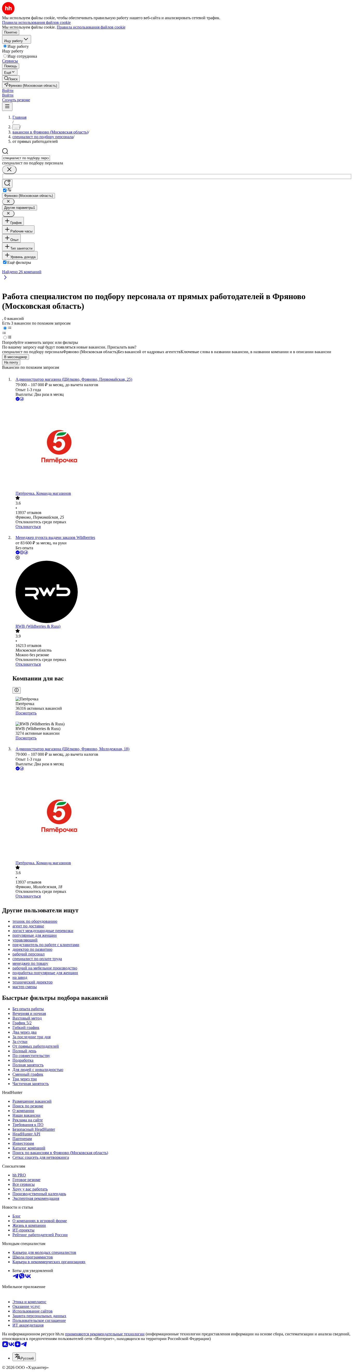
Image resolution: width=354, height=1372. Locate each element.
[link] (11, 78)
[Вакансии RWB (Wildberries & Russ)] (182, 592)
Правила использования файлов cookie (91, 27)
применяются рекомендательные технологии (105, 1334)
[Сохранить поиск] (7, 183)
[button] (7, 90)
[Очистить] (9, 169)
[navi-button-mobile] (7, 106)
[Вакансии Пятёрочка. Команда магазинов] (182, 446)
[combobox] (26, 158)
